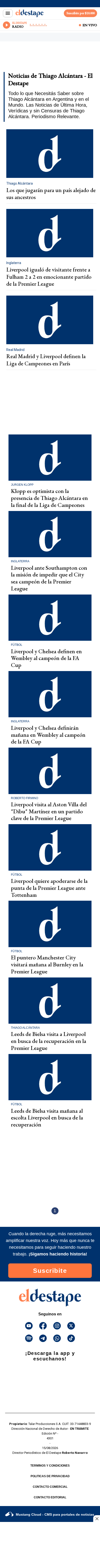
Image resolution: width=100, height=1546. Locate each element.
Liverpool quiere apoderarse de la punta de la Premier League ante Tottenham (49, 888)
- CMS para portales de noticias (55, 1514)
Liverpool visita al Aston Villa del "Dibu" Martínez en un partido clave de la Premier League (49, 811)
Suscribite (50, 1270)
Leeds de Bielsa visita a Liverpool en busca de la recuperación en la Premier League (48, 1041)
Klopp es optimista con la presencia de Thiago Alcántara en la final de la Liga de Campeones (49, 498)
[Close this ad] (96, 1518)
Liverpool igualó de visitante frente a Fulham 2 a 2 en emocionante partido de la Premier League (49, 276)
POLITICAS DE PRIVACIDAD (50, 1476)
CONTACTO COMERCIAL (50, 1486)
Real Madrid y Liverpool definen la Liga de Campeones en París (46, 360)
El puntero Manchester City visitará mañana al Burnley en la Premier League (47, 964)
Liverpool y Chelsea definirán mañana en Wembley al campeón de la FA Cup (48, 734)
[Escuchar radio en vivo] (6, 25)
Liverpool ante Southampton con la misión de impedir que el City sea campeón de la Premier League (49, 578)
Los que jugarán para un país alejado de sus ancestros (51, 194)
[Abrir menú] (8, 13)
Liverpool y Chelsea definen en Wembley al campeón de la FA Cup (46, 658)
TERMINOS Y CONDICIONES (50, 1465)
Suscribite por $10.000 (81, 13)
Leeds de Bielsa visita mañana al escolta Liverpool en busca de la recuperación (47, 1117)
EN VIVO (90, 25)
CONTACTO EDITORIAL (50, 1497)
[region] (42, 58)
